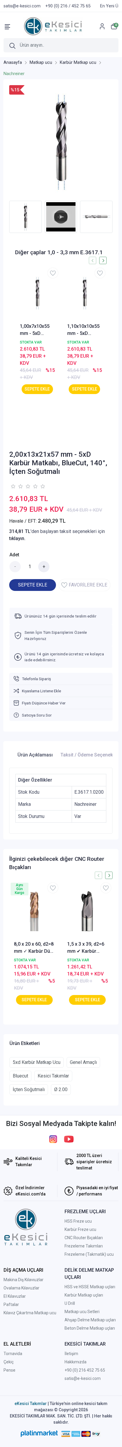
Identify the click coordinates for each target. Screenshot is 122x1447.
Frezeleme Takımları (84, 1246)
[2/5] (16, 486)
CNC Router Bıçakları (84, 1237)
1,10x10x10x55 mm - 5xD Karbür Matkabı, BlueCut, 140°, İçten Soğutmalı (84, 330)
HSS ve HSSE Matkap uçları (90, 1286)
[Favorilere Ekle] (53, 273)
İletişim (71, 1353)
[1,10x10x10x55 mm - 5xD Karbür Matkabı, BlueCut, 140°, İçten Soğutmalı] (84, 293)
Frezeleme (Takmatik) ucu (89, 1254)
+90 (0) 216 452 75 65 (85, 1370)
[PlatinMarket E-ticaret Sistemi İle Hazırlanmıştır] (39, 1433)
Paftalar (11, 1304)
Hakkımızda (75, 1362)
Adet (14, 555)
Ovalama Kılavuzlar (21, 1288)
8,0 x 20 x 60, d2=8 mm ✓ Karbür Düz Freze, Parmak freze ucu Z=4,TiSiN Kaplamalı (34, 948)
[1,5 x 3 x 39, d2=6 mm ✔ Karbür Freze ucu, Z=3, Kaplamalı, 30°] (87, 911)
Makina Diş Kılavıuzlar (24, 1279)
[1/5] (13, 486)
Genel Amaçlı (83, 1062)
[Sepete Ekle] (37, 389)
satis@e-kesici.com (83, 1378)
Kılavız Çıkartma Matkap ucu (30, 1312)
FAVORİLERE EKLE (88, 585)
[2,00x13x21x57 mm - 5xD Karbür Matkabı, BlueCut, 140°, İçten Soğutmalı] (61, 141)
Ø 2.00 (61, 1089)
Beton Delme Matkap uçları (90, 1328)
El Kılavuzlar (15, 1296)
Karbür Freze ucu (80, 1229)
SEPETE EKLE (32, 585)
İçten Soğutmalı (29, 1089)
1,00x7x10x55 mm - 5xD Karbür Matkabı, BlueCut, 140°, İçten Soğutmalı (37, 330)
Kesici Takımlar (53, 1076)
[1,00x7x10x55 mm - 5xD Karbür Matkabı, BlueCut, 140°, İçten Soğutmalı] (37, 293)
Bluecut (20, 1076)
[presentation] (5, 217)
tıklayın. (17, 538)
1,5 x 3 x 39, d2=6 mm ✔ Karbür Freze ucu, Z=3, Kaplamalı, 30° (85, 948)
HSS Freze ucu (78, 1221)
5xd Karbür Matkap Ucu (36, 1062)
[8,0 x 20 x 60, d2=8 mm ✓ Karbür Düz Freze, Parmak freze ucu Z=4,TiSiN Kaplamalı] (34, 911)
